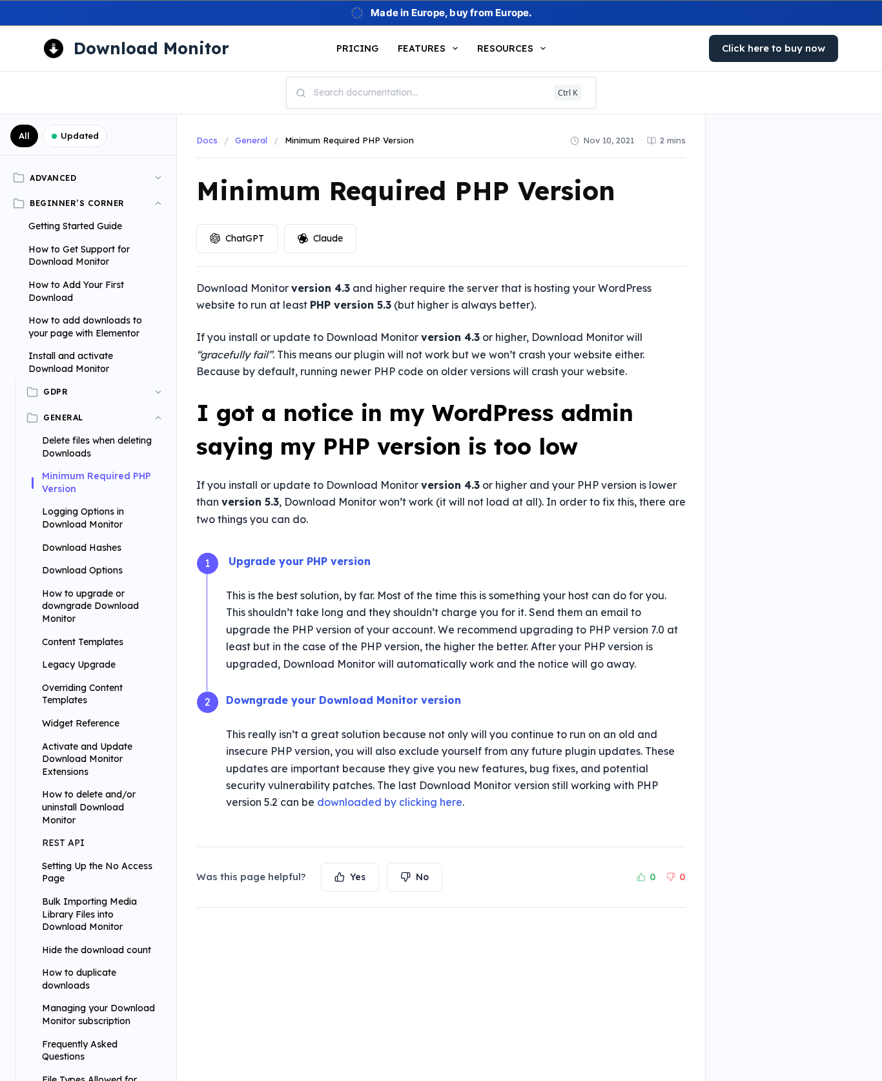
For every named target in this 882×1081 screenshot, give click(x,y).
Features (422, 48)
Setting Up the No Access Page (97, 872)
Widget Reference (80, 723)
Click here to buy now (773, 48)
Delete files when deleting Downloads (97, 447)
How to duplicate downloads (79, 979)
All (24, 135)
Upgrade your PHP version (300, 561)
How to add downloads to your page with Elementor (85, 326)
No (422, 877)
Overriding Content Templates (82, 694)
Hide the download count (96, 950)
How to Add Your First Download (76, 291)
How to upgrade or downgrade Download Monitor (90, 606)
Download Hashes (81, 547)
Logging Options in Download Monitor (83, 518)
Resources (505, 48)
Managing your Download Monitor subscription (98, 1014)
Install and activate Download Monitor (70, 362)
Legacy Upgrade (79, 664)
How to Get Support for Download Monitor (79, 255)
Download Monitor (151, 48)
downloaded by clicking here (389, 802)
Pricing (357, 48)
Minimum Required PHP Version (96, 482)
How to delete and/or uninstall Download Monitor (89, 806)
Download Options (82, 570)
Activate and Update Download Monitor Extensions (87, 759)
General (251, 140)
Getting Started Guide (75, 226)
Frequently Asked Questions (80, 1050)
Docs (207, 140)
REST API (63, 843)
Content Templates (82, 642)
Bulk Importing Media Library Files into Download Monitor (89, 914)
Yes (357, 877)
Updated (80, 135)
